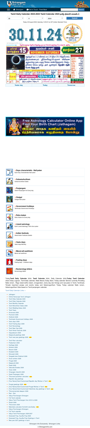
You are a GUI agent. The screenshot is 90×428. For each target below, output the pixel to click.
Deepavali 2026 (14, 363)
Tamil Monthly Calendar (16, 303)
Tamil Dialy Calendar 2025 (17, 299)
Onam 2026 (12, 370)
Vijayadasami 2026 (15, 333)
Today (45, 85)
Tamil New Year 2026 (15, 328)
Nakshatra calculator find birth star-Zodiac (22, 407)
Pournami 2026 (13, 315)
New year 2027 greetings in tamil (19, 420)
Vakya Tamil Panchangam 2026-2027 (20, 413)
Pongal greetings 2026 (16, 384)
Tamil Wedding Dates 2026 (17, 308)
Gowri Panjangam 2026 (16, 374)
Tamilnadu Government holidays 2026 (21, 319)
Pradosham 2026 (14, 343)
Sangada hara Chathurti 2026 (18, 356)
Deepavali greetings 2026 (17, 335)
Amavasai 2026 (14, 312)
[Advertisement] (45, 102)
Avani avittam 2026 (15, 358)
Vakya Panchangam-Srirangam (18, 396)
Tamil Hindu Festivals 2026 (17, 330)
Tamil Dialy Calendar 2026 (17, 301)
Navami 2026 (13, 349)
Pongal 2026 (13, 361)
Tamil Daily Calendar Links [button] (14, 290)
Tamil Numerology (14, 326)
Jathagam (12, 294)
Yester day (19, 85)
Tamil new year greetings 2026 (18, 337)
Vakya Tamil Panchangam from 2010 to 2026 (23, 400)
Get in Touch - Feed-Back (38, 9)
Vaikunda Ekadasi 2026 (16, 367)
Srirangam (19, 9)
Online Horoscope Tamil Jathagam (20, 297)
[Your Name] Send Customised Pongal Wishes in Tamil (26, 387)
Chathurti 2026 (13, 317)
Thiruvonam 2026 (14, 404)
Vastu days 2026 (14, 321)
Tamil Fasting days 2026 (16, 324)
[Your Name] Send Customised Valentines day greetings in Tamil (29, 389)
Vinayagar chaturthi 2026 (17, 372)
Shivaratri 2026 (13, 354)
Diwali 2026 (12, 365)
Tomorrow (71, 85)
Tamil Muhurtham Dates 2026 (18, 306)
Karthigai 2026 (13, 345)
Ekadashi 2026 (13, 352)
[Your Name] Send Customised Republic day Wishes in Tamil (28, 381)
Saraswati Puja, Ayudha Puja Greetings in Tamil (24, 418)
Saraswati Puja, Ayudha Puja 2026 (20, 416)
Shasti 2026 (12, 402)
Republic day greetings (16, 379)
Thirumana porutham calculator (18, 376)
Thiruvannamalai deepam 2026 (18, 391)
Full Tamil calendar (15, 398)
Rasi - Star (12, 393)
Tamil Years (12, 310)
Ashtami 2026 (13, 347)
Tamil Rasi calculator (15, 340)
